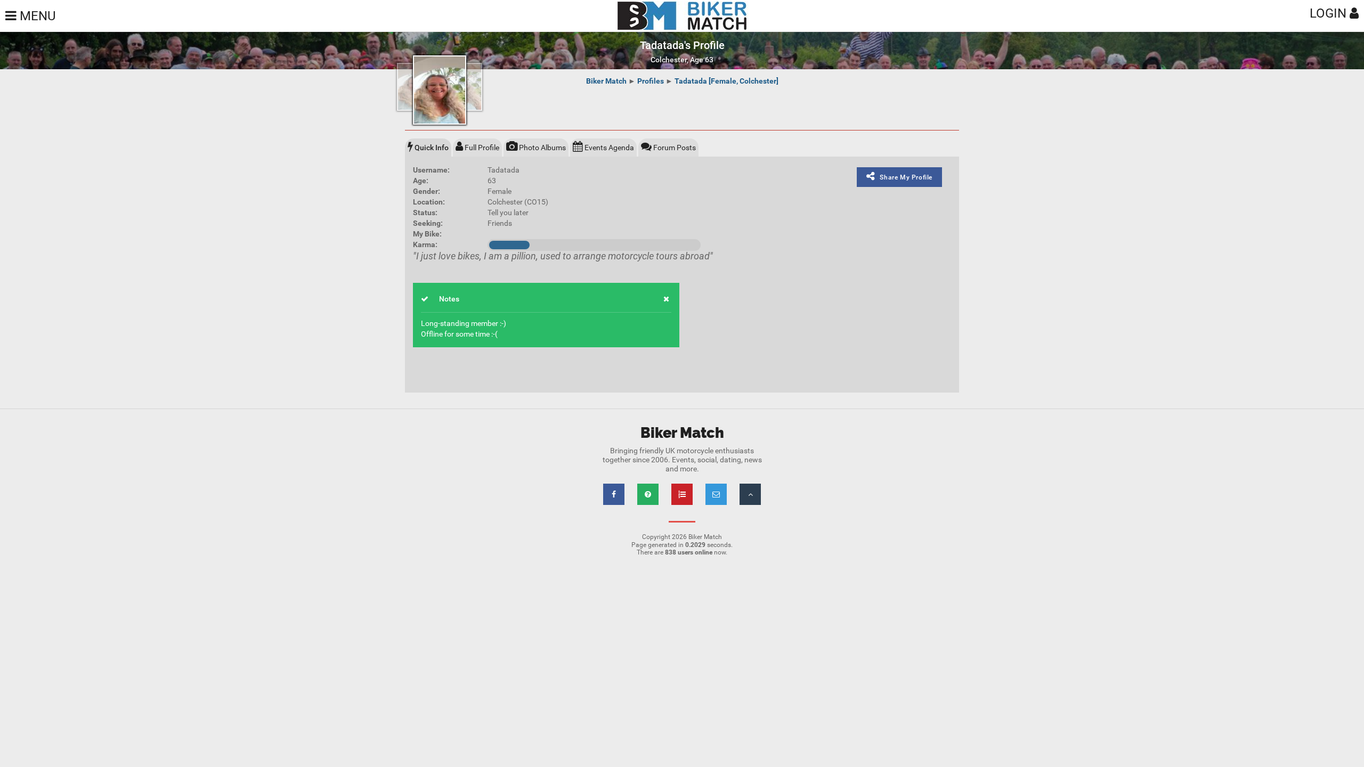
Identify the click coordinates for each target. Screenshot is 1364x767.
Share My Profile (906, 177)
